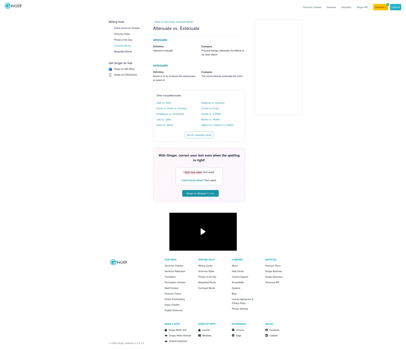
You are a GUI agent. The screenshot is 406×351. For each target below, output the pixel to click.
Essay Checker (172, 304)
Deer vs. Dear (163, 102)
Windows (206, 335)
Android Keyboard (178, 341)
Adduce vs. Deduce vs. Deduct (217, 125)
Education (346, 7)
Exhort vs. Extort (210, 108)
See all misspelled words (199, 135)
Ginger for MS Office (124, 68)
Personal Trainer (173, 293)
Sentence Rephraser (175, 271)
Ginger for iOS (121, 74)
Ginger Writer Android (180, 335)
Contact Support (240, 276)
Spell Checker (172, 288)
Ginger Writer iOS (177, 329)
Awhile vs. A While (211, 113)
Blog (234, 293)
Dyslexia (236, 288)
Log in (396, 7)
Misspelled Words (123, 51)
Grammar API (272, 282)
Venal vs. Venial (164, 125)
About (235, 265)
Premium (380, 7)
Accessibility (238, 282)
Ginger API (362, 7)
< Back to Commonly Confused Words (173, 21)
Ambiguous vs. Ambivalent (170, 113)
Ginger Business (273, 271)
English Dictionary (174, 310)
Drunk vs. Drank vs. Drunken (171, 108)
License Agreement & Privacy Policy (242, 301)
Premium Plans (273, 265)
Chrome (240, 329)
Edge (238, 335)
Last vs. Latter (163, 119)
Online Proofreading (175, 299)
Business (331, 7)
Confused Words (122, 45)
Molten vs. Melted (210, 119)
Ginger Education (274, 276)
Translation (170, 276)
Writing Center (205, 265)
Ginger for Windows (200, 193)
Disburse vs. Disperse (213, 102)
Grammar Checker (312, 7)
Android (133, 74)
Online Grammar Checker (127, 28)
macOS (206, 329)
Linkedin (273, 335)
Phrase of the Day (123, 39)
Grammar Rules (122, 33)
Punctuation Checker (175, 282)
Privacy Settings (240, 308)
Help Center (238, 271)
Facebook (274, 329)
